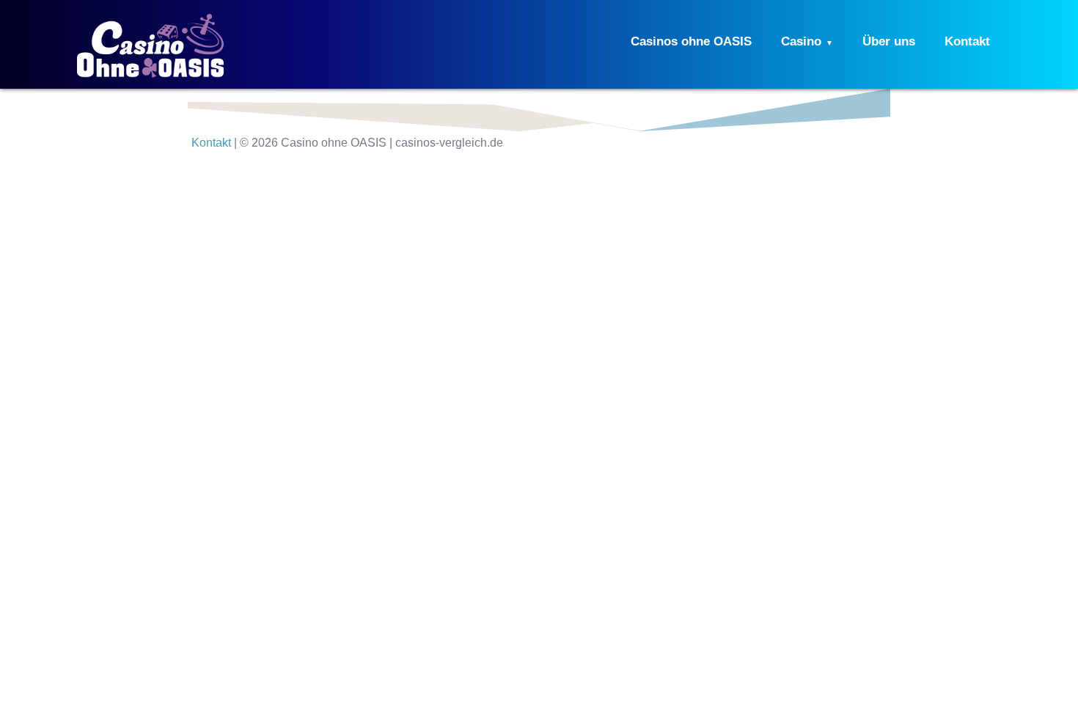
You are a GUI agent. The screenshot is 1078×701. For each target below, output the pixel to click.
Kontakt (967, 41)
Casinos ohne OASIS (691, 41)
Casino (801, 41)
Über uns (888, 41)
